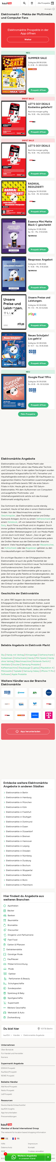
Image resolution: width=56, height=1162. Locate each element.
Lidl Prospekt (6, 1094)
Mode (11, 969)
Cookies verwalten (36, 1151)
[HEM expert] (35, 704)
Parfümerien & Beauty (19, 978)
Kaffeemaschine (9, 667)
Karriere (4, 1057)
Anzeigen (48, 9)
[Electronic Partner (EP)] (35, 692)
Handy (31, 658)
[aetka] (7, 692)
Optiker (12, 973)
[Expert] (7, 704)
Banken (11, 915)
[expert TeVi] (21, 704)
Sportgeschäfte (15, 998)
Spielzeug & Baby (15, 993)
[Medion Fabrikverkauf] (35, 715)
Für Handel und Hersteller (12, 1053)
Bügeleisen (31, 548)
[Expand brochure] (13, 74)
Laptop (36, 667)
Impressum (33, 1144)
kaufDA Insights (8, 1109)
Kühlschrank (11, 548)
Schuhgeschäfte (16, 983)
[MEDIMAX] (21, 715)
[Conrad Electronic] (21, 692)
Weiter (27, 39)
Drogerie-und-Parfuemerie (20, 935)
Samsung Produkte (30, 664)
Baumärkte (13, 920)
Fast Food (12, 939)
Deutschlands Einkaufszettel (13, 1105)
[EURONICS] (49, 692)
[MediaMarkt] (7, 715)
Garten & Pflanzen (16, 944)
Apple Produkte (19, 674)
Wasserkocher (47, 544)
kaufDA (6, 1035)
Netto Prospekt (7, 1090)
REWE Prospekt (7, 1076)
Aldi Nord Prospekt (9, 1087)
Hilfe (3, 1144)
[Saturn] (49, 704)
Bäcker (10, 910)
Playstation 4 (47, 667)
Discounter (13, 930)
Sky (3, 655)
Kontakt (31, 1147)
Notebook (12, 522)
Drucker (16, 664)
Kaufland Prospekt (9, 1072)
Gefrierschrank (43, 519)
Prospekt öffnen (38, 90)
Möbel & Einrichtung (17, 964)
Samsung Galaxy (31, 671)
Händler (16, 1035)
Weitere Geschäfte (16, 1007)
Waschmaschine (23, 661)
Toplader (17, 671)
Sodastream (7, 658)
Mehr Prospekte (28, 414)
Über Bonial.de (7, 1050)
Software (6, 674)
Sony (3, 525)
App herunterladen (9, 1113)
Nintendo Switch (41, 661)
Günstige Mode (15, 954)
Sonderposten (14, 988)
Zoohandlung (13, 1017)
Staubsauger (25, 667)
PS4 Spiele (41, 658)
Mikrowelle (6, 671)
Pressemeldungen (9, 1116)
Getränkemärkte (14, 949)
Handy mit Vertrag (15, 655)
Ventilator (6, 664)
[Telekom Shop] (49, 715)
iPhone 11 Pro (47, 671)
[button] (28, 73)
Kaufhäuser (12, 959)
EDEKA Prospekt (8, 1068)
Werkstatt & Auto (16, 1012)
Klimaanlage (32, 655)
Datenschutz (6, 1147)
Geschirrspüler (8, 515)
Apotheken (13, 905)
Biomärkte (13, 925)
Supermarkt (13, 1003)
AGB (3, 1151)
